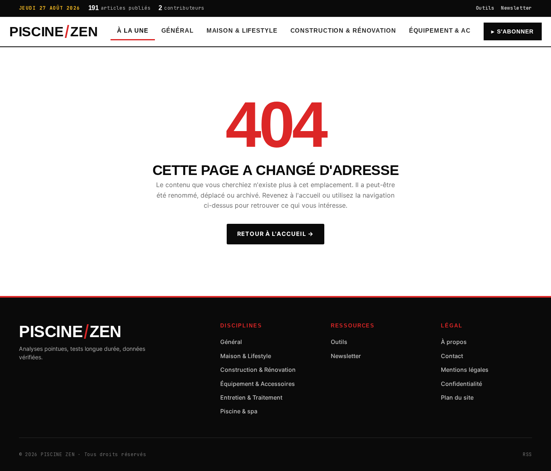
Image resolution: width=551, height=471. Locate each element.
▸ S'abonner (512, 32)
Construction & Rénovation (343, 30)
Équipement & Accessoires (459, 30)
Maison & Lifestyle (242, 30)
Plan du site (457, 397)
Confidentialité (461, 383)
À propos (454, 341)
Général (177, 30)
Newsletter (516, 8)
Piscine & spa (238, 411)
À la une (132, 30)
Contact (452, 355)
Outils (485, 8)
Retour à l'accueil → (275, 233)
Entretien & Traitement (251, 397)
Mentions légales (464, 369)
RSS (527, 454)
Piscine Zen (53, 32)
